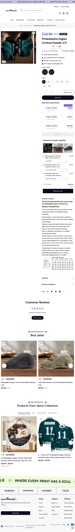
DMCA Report (20, 526)
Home (21, 25)
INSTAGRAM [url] (28, 490)
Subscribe (15, 513)
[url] (9, 490)
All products (28, 25)
